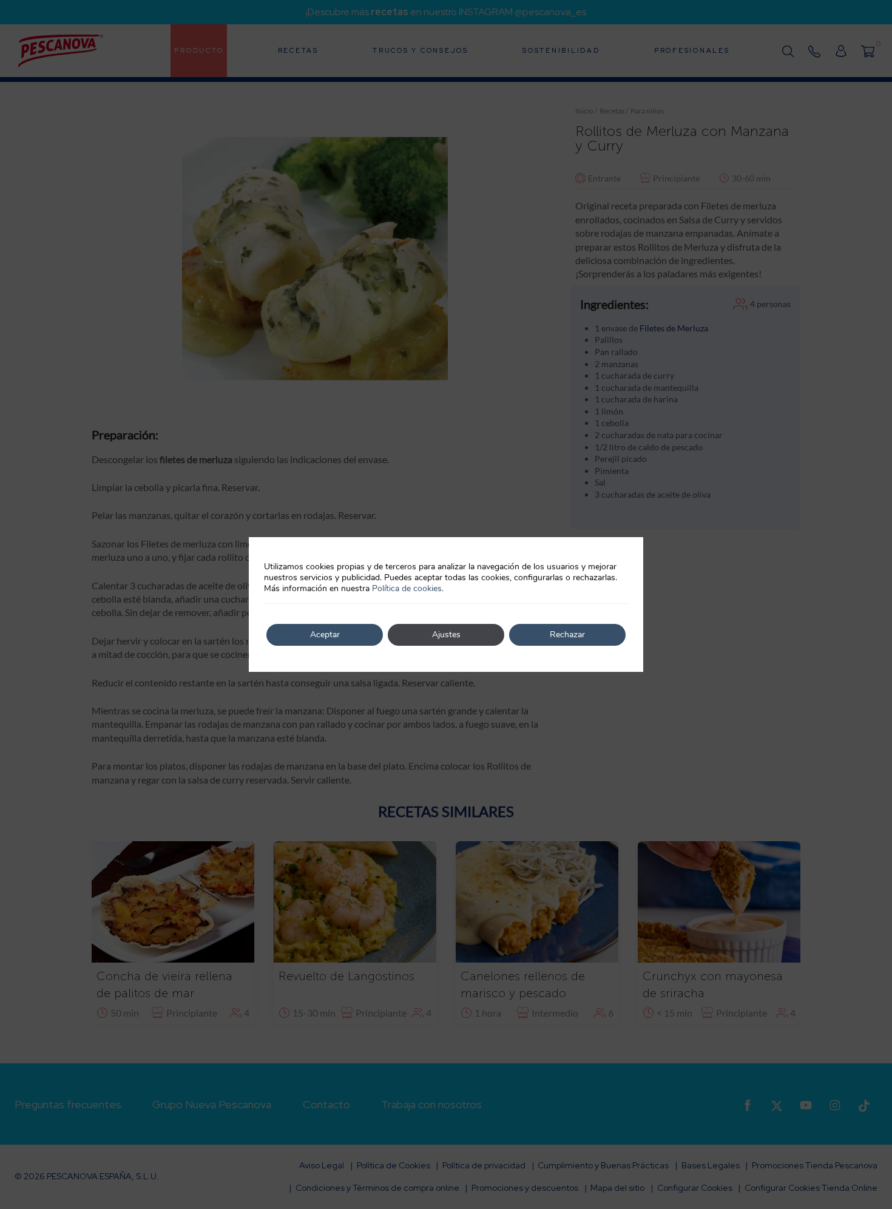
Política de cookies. (408, 588)
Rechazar (567, 634)
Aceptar (325, 634)
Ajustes (446, 634)
